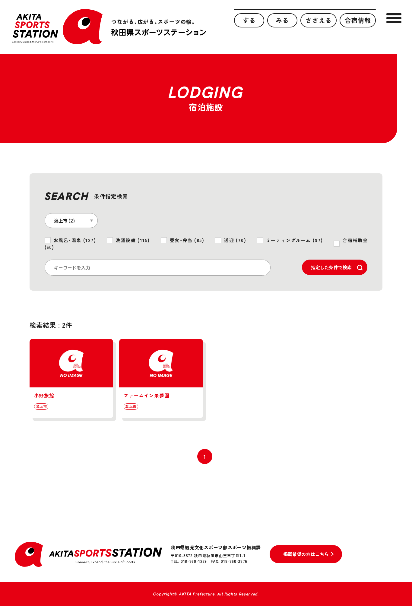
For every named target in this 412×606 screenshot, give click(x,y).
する (249, 20)
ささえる (318, 20)
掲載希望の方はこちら (306, 554)
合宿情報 (357, 20)
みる (282, 20)
